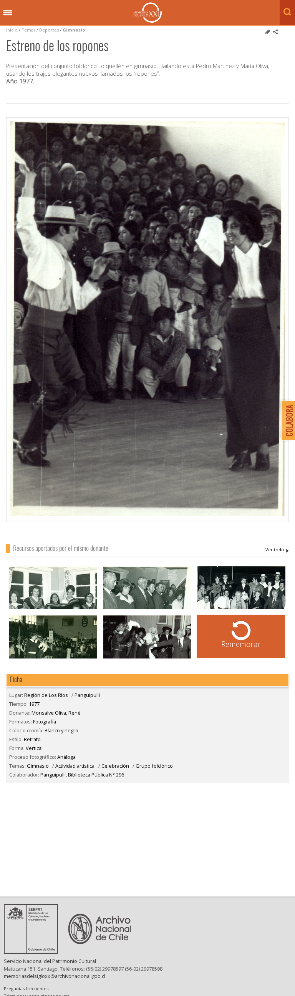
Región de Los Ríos (46, 695)
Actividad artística (74, 765)
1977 (34, 703)
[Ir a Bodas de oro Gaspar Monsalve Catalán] (241, 608)
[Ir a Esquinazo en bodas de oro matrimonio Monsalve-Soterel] (147, 657)
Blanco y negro (61, 730)
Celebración (115, 765)
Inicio (12, 30)
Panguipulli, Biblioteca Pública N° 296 (82, 774)
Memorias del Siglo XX (148, 12)
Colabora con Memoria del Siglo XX (286, 420)
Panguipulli (87, 695)
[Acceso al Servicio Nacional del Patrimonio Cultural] (33, 951)
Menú (7, 13)
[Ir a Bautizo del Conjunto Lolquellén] (147, 608)
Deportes (49, 30)
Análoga (66, 756)
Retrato (32, 739)
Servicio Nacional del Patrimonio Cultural (50, 961)
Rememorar (241, 644)
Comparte (275, 32)
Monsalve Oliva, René (277, 549)
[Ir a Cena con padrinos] (53, 608)
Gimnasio (74, 30)
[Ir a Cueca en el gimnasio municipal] (53, 657)
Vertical (34, 748)
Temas (28, 30)
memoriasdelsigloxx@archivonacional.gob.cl (54, 976)
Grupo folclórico (154, 765)
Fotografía (44, 721)
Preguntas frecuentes (26, 988)
